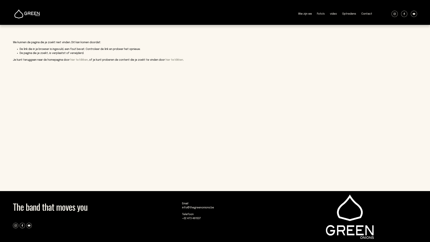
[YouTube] (414, 14)
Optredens (349, 13)
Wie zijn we (305, 13)
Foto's (321, 13)
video (333, 13)
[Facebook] (404, 14)
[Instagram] (395, 14)
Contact (366, 13)
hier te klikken (79, 59)
